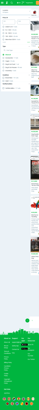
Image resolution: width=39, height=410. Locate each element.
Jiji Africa (7, 393)
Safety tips (15, 346)
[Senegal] (28, 398)
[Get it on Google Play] (24, 349)
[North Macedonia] (31, 403)
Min (5, 21)
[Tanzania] (14, 398)
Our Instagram (31, 349)
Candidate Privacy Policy (7, 368)
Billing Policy (8, 362)
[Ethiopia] (23, 398)
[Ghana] (18, 398)
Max (19, 21)
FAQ (13, 353)
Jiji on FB (30, 344)
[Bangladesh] (7, 403)
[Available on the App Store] (24, 345)
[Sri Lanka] (12, 403)
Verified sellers (12, 88)
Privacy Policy (6, 358)
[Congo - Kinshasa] (17, 403)
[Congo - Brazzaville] (22, 403)
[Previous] (27, 320)
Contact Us (15, 349)
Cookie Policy (6, 374)
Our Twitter (31, 359)
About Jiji (7, 342)
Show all (8, 54)
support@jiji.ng (16, 342)
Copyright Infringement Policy (8, 381)
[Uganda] (9, 398)
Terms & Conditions (7, 352)
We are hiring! (6, 347)
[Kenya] (4, 398)
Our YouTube (30, 355)
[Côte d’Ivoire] (33, 398)
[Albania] (26, 403)
